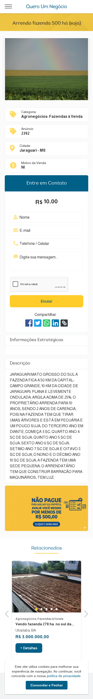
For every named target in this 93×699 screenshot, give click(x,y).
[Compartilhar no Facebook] (29, 323)
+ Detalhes (29, 648)
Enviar (46, 301)
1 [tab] (41, 609)
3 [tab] (51, 609)
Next (85, 613)
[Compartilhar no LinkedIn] (55, 323)
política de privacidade (64, 676)
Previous (8, 613)
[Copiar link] (64, 323)
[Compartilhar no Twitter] (37, 323)
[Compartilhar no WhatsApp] (46, 323)
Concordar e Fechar (47, 685)
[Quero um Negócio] (46, 7)
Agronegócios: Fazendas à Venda (39, 619)
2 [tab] (46, 609)
